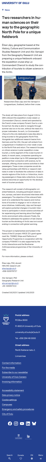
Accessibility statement (13, 390)
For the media (8, 367)
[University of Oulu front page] (21, 2)
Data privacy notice (11, 395)
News (7, 10)
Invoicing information (12, 381)
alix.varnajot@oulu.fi (10, 283)
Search (10, 455)
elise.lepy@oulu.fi (9, 268)
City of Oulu (7, 414)
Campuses (7, 404)
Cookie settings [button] (9, 399)
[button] (40, 457)
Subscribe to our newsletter (15, 372)
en (34, 458)
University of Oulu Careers (14, 377)
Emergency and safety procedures (18, 409)
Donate (21, 455)
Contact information (11, 363)
